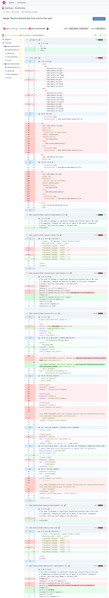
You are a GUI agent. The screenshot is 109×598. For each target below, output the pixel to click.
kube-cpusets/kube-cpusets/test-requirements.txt (49, 273)
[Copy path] (39, 39)
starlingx (9, 8)
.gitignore (33, 40)
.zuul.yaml (33, 58)
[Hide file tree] (3, 35)
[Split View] (100, 35)
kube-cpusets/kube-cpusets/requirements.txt (47, 215)
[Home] (4, 3)
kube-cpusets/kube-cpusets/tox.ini (43, 313)
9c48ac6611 (84, 28)
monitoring (20, 8)
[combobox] (95, 35)
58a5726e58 (73, 28)
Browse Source (99, 19)
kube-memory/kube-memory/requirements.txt (46, 505)
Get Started (21, 2)
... (4, 23)
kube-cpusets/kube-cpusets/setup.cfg (44, 235)
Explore (11, 2)
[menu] (105, 35)
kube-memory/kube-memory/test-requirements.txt (48, 566)
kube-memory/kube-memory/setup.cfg (43, 528)
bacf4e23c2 (101, 28)
